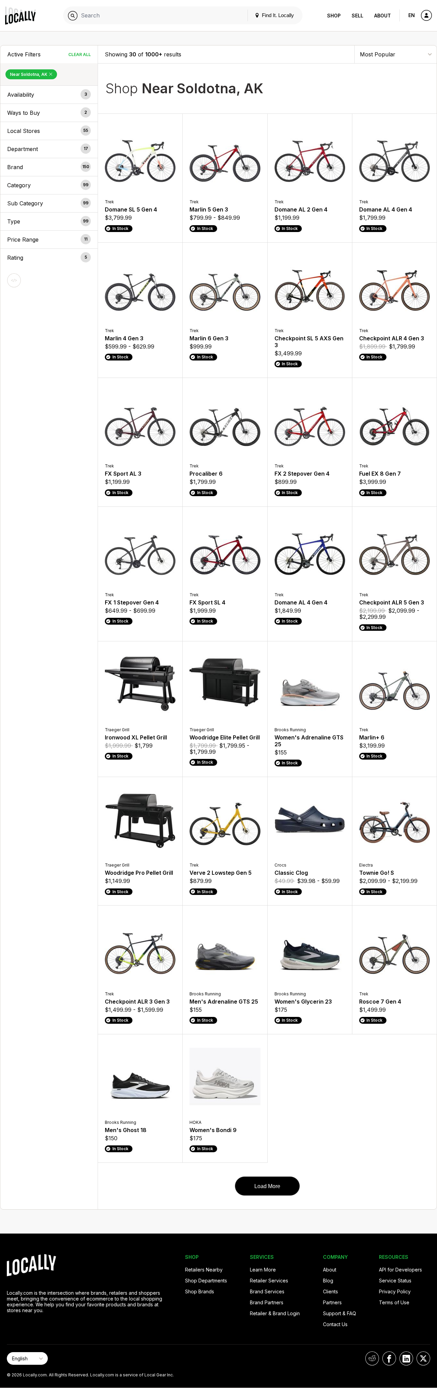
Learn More (263, 1270)
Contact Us (335, 1324)
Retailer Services (269, 1280)
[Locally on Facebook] (389, 1358)
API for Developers (400, 1270)
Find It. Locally (277, 15)
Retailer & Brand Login (275, 1313)
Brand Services (267, 1291)
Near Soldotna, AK (29, 74)
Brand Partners (266, 1302)
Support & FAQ (339, 1313)
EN (411, 15)
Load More (267, 1186)
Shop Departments (206, 1280)
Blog (328, 1280)
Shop (334, 15)
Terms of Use (394, 1302)
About (382, 15)
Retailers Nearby (204, 1270)
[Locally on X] (423, 1358)
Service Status (395, 1280)
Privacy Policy (395, 1291)
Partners (332, 1302)
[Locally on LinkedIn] (406, 1358)
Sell (357, 15)
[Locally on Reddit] (372, 1358)
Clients (330, 1291)
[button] (49, 95)
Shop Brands (199, 1291)
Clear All (79, 54)
